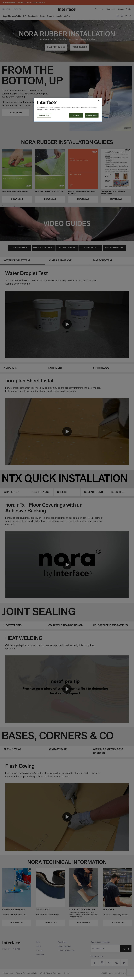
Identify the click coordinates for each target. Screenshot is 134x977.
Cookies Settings (44, 115)
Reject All (76, 115)
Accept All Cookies (91, 115)
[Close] (99, 100)
